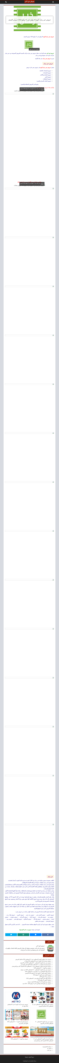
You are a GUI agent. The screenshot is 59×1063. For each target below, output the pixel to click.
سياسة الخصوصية (47, 1046)
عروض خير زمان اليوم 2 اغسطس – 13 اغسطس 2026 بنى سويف (35, 969)
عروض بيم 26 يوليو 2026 (45, 976)
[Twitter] (11, 934)
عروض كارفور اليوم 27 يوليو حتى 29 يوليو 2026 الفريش (38, 973)
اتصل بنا (49, 1048)
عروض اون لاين (40, 946)
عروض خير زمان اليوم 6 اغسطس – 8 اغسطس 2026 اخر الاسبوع (35, 962)
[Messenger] (36, 934)
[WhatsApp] (23, 934)
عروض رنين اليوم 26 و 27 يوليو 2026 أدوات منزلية (39, 981)
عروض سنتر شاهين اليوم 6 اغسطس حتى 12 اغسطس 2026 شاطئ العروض (33, 959)
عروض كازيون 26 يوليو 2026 (44, 980)
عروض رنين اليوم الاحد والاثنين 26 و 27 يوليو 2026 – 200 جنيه (37, 983)
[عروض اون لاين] (29, 1)
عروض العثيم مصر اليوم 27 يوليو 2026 (42, 975)
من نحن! (49, 1050)
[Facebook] (48, 934)
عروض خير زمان (47, 58)
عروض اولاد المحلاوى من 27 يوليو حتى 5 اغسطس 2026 (38, 971)
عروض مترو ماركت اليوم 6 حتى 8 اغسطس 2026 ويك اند (37, 961)
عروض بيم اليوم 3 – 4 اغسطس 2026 (42, 968)
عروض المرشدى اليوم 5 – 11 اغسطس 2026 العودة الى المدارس (36, 964)
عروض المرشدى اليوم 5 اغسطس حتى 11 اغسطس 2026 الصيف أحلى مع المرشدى (31, 966)
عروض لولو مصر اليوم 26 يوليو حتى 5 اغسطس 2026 (38, 978)
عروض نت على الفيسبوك (25, 929)
